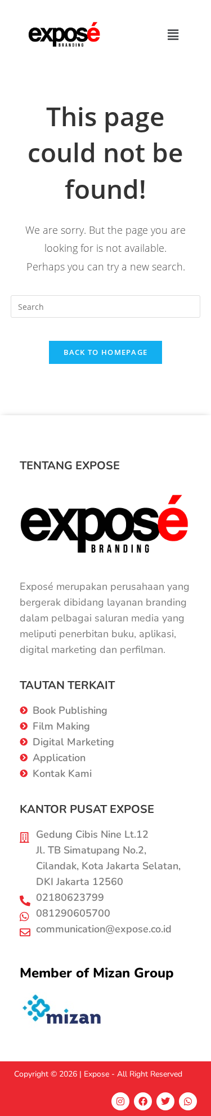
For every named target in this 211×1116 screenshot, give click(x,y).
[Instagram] (120, 1101)
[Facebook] (143, 1101)
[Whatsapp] (188, 1101)
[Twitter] (165, 1101)
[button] (173, 35)
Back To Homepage (106, 352)
